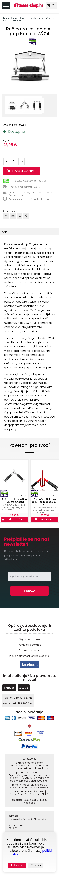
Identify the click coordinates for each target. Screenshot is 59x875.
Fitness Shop (10, 18)
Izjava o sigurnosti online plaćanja (29, 656)
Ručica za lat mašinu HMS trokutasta (14, 500)
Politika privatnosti (29, 650)
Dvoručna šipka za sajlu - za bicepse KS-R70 (45, 502)
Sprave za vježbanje (30, 18)
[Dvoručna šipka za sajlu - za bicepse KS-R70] (45, 477)
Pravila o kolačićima (29, 644)
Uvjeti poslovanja (29, 639)
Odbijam (36, 865)
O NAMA (23, 688)
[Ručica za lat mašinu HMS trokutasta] (14, 477)
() (53, 5)
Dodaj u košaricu (25, 171)
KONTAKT (9, 688)
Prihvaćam (17, 865)
